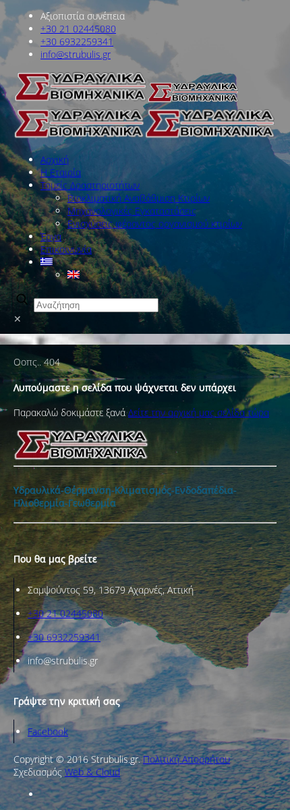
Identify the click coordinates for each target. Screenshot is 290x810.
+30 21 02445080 (78, 28)
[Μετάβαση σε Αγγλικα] (73, 274)
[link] (145, 323)
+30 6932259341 (76, 41)
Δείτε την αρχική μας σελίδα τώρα (198, 412)
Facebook (48, 731)
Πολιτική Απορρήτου (186, 759)
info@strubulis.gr (75, 54)
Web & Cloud (92, 771)
